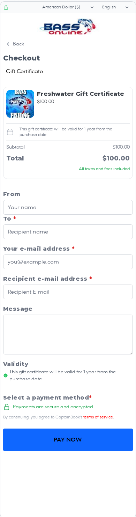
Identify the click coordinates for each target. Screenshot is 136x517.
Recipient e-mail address (47, 278)
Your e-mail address (39, 248)
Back (18, 44)
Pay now (68, 440)
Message (18, 309)
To (9, 218)
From (12, 194)
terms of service (98, 417)
